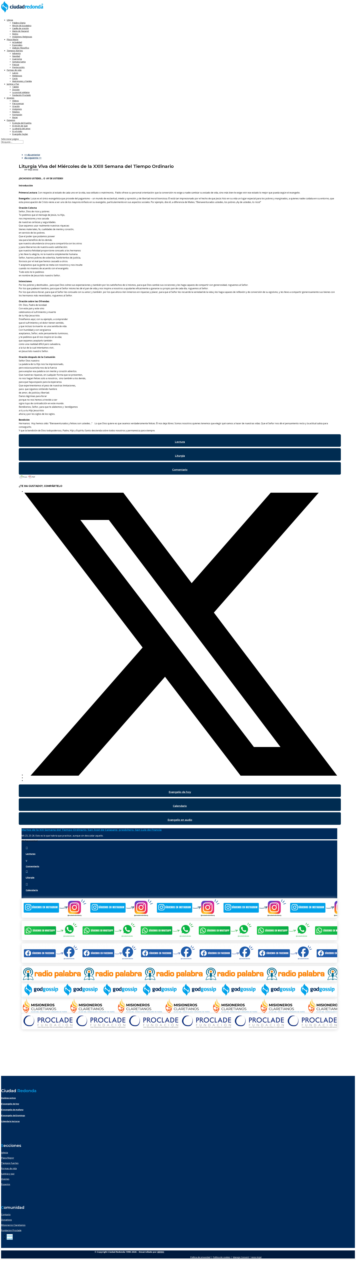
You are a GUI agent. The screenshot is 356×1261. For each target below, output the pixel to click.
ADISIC (160, 1251)
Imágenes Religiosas (22, 36)
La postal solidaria (20, 92)
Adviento (16, 53)
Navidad (16, 56)
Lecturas (30, 853)
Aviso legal (256, 1257)
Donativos (6, 1219)
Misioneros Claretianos (13, 1225)
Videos (15, 100)
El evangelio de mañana (12, 1109)
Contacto (6, 1214)
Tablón (15, 86)
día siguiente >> (32, 157)
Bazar (15, 117)
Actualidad (17, 42)
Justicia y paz (7, 1173)
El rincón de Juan (20, 125)
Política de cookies (221, 1257)
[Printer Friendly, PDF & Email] (27, 478)
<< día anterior (32, 154)
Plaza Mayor (7, 1157)
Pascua (15, 64)
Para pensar (18, 103)
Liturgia (180, 455)
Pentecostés (18, 67)
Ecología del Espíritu (21, 123)
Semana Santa (19, 61)
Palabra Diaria (18, 22)
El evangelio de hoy (10, 1104)
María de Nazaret (20, 31)
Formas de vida (9, 1168)
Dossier (16, 89)
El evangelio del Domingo (13, 1115)
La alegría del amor (21, 128)
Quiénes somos (8, 1098)
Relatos (16, 111)
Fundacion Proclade (11, 1230)
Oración (16, 106)
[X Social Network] (180, 774)
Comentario (179, 469)
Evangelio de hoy (180, 792)
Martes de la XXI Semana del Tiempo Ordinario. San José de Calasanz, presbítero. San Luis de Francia (92, 829)
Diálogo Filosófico (20, 47)
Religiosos (17, 75)
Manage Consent (241, 1257)
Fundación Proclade (21, 95)
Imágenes (17, 109)
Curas (15, 78)
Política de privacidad (200, 1257)
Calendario (180, 806)
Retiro (15, 33)
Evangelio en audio (180, 819)
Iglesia (4, 1152)
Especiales (17, 45)
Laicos (15, 72)
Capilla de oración (20, 28)
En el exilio (17, 131)
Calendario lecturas (10, 1121)
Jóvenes (5, 1179)
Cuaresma (17, 58)
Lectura (180, 441)
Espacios (11, 120)
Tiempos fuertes (9, 1163)
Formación (17, 114)
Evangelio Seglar (20, 134)
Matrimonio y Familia (22, 81)
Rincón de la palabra (21, 25)
